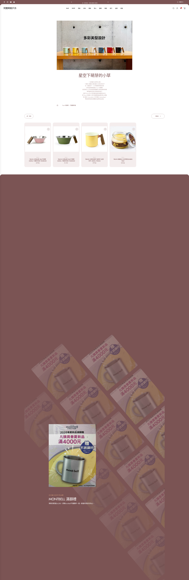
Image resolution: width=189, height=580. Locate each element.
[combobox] (181, 2)
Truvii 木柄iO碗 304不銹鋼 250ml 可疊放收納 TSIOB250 (38, 160)
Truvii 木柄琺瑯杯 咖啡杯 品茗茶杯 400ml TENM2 (94, 160)
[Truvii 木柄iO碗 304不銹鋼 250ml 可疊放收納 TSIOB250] (37, 139)
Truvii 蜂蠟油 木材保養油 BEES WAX (123, 160)
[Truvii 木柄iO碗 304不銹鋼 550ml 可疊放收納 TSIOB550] (66, 139)
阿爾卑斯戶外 (10, 8)
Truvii (37, 157)
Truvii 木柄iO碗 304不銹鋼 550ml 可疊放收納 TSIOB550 (66, 160)
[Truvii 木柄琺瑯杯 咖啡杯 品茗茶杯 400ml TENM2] (94, 139)
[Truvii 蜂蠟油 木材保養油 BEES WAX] (123, 139)
